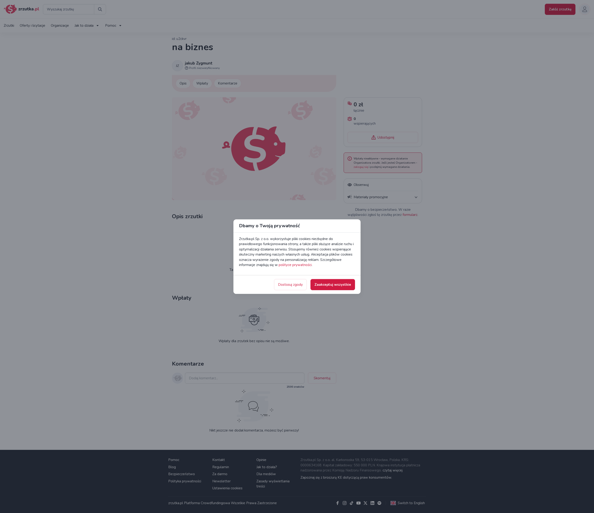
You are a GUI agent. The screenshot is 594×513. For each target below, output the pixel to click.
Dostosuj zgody (290, 284)
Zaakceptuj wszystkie (332, 284)
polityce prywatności (295, 265)
